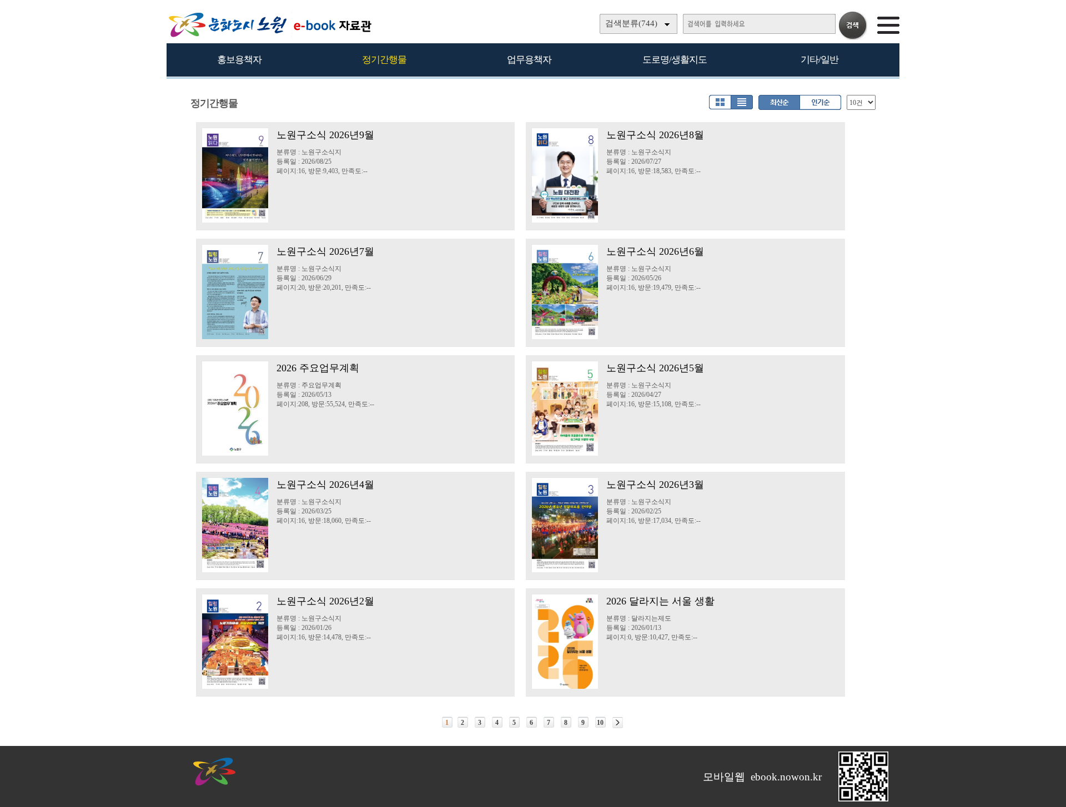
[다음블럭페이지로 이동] (618, 723)
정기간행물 (384, 59)
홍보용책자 (239, 59)
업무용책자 (529, 59)
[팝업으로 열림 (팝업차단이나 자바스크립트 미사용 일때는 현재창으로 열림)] (863, 799)
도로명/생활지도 (674, 59)
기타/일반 (819, 59)
